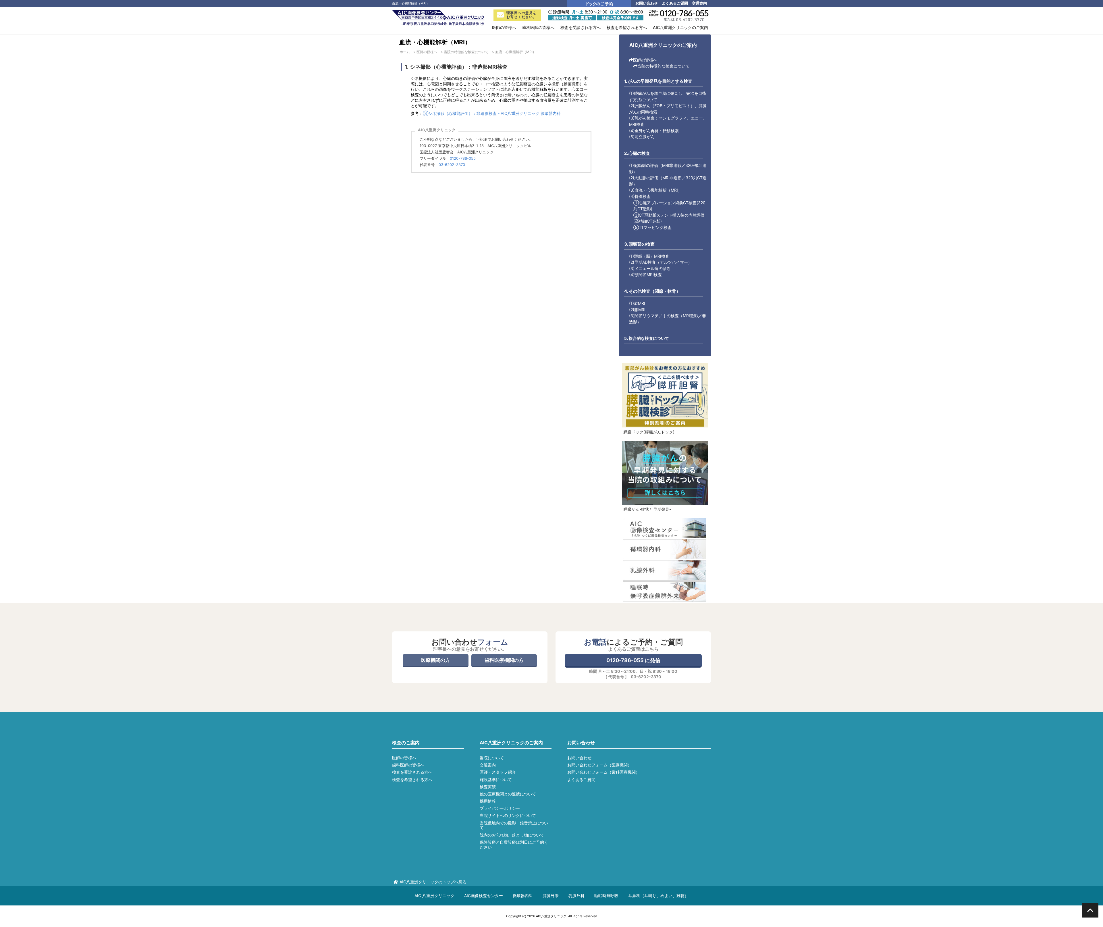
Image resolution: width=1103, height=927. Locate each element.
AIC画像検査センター (483, 895)
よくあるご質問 (675, 3)
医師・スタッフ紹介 (498, 772)
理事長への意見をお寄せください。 (521, 15)
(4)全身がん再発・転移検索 (654, 130)
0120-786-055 (463, 158)
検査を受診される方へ (412, 772)
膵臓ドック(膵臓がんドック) (648, 431)
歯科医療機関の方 (504, 660)
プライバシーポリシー (500, 808)
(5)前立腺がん (642, 136)
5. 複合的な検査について (646, 338)
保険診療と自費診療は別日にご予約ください (514, 844)
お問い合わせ (646, 3)
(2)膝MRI (637, 309)
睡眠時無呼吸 (606, 895)
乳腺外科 (576, 895)
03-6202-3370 (452, 164)
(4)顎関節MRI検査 (645, 274)
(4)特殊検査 (640, 196)
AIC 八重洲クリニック (434, 895)
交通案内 (699, 3)
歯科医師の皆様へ (408, 764)
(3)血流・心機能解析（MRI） (655, 190)
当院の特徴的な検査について (663, 65)
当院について (492, 757)
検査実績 (488, 786)
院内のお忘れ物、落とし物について (512, 834)
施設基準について (496, 779)
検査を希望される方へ (412, 779)
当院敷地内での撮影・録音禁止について (514, 825)
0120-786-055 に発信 (633, 660)
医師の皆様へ (645, 59)
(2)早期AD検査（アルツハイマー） (660, 262)
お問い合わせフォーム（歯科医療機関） (603, 772)
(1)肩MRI (637, 303)
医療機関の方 (435, 660)
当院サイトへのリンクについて (508, 815)
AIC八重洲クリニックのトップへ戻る (433, 881)
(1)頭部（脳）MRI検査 (649, 256)
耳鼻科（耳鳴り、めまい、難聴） (658, 895)
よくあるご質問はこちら (633, 649)
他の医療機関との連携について (508, 793)
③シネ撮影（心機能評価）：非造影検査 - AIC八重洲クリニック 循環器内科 (492, 113)
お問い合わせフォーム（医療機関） (599, 764)
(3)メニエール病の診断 (650, 268)
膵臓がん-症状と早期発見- (647, 509)
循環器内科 (523, 895)
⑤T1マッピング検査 (652, 227)
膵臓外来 (551, 895)
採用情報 (488, 801)
